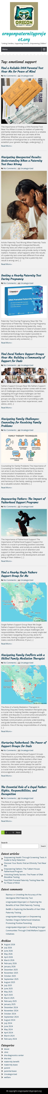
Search (4, 842)
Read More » (6, 146)
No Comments (9, 75)
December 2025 (11, 969)
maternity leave (11, 1064)
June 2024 (8, 1026)
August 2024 (9, 1020)
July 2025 (8, 985)
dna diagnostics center (14, 1055)
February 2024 (10, 1039)
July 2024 (8, 1023)
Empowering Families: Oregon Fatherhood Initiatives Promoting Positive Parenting (23, 920)
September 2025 (11, 979)
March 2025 (9, 998)
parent (7, 1068)
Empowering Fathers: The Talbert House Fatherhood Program (22, 870)
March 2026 (9, 960)
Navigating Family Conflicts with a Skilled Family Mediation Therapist (23, 656)
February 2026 (10, 963)
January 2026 (9, 966)
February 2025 (10, 1001)
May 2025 (8, 991)
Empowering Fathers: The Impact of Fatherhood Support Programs (23, 500)
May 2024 (8, 1029)
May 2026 (8, 954)
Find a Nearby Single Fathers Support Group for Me (19, 574)
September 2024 (11, 1017)
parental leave (10, 1071)
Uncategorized (26, 75)
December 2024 (11, 1007)
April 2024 (8, 1032)
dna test (7, 1058)
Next (18, 832)
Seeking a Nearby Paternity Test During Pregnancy (21, 277)
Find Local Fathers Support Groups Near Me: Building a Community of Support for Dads (23, 357)
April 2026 (8, 957)
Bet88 (8, 909)
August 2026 (9, 944)
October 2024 (10, 1013)
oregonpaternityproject (16, 902)
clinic (6, 1052)
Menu (4, 49)
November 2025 (11, 973)
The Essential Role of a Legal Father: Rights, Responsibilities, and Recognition (24, 790)
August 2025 (9, 982)
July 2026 (8, 947)
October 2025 (10, 976)
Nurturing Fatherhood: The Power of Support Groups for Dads (23, 744)
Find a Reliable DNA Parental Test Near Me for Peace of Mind (22, 69)
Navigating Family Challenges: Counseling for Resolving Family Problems (21, 422)
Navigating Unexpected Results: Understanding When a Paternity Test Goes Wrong (21, 160)
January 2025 (9, 1004)
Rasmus (9, 894)
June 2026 (8, 951)
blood (6, 1049)
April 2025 (8, 995)
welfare (7, 1077)
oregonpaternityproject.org (24, 36)
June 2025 (8, 988)
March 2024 (9, 1035)
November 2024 (11, 1010)
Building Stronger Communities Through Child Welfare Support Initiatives (26, 930)
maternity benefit (11, 1061)
